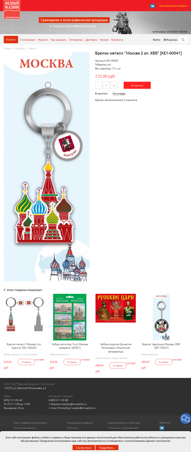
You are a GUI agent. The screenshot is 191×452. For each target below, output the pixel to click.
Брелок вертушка (149, 354)
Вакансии (165, 422)
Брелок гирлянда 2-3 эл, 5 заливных (20, 354)
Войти (156, 39)
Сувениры (20, 48)
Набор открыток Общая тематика (112, 357)
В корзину (137, 85)
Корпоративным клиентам (124, 422)
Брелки (33, 48)
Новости (43, 39)
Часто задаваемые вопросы (30, 422)
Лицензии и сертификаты (123, 428)
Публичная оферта (25, 428)
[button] (185, 418)
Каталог (10, 39)
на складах (39, 359)
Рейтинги (72, 428)
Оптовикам (76, 39)
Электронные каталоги (173, 5)
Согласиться (83, 447)
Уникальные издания (79, 422)
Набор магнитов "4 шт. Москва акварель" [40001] (70, 346)
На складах (119, 93)
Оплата (104, 39)
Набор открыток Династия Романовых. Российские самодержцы (115, 347)
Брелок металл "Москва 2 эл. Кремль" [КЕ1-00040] (24, 346)
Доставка (91, 39)
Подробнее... (107, 447)
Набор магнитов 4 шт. (60, 354)
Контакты (117, 39)
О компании (27, 39)
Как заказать (58, 39)
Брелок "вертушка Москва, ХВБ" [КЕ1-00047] (161, 346)
